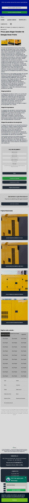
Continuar (14, 500)
